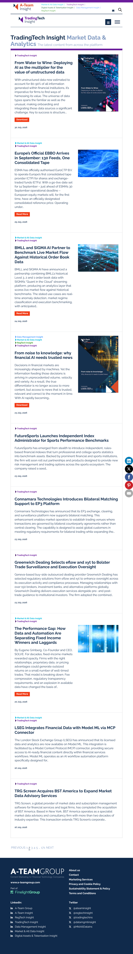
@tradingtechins (83, 917)
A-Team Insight (24, 912)
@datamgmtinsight (84, 922)
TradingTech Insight (75, 4)
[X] (129, 469)
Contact (74, 874)
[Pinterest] (129, 485)
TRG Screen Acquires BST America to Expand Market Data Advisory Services (63, 793)
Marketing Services (81, 879)
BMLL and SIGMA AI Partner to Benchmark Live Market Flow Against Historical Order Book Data (42, 254)
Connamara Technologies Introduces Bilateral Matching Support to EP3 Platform (66, 501)
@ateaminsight (82, 908)
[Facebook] (129, 477)
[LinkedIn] (129, 461)
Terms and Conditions (82, 893)
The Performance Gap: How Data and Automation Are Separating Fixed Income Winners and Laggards (40, 635)
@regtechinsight (83, 912)
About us (74, 870)
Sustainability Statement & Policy (89, 888)
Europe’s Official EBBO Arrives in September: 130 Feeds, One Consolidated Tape (42, 158)
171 (43, 847)
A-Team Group (23, 908)
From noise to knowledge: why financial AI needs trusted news (44, 355)
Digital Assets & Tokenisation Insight (57, 7)
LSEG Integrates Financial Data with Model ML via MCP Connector (65, 730)
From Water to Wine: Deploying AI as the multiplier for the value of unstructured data (44, 67)
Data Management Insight (87, 7)
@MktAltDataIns (82, 926)
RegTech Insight (48, 11)
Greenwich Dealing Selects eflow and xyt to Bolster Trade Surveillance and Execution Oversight (62, 564)
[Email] (129, 493)
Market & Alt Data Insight (52, 4)
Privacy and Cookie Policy (85, 884)
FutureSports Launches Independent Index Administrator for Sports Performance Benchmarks (62, 438)
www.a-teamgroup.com (25, 882)
